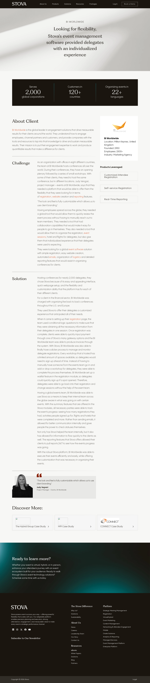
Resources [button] (80, 4)
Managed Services (110, 640)
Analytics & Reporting (111, 637)
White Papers (76, 653)
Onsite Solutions (109, 633)
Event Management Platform (114, 643)
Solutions (74, 614)
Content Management (111, 624)
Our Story (74, 637)
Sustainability (76, 617)
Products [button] (55, 4)
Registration (107, 614)
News (73, 627)
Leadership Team (77, 634)
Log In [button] (115, 4)
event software (76, 249)
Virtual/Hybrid (108, 617)
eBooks (74, 650)
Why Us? (74, 611)
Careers (74, 630)
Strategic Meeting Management (115, 611)
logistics (77, 257)
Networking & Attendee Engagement (117, 627)
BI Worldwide (19, 130)
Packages (93, 4)
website (56, 197)
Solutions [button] (67, 4)
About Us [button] (43, 4)
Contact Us (75, 640)
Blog (72, 660)
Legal (135, 679)
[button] (13, 630)
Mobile (105, 630)
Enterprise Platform (110, 647)
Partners (74, 663)
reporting (78, 197)
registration (45, 197)
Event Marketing (109, 620)
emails (52, 257)
